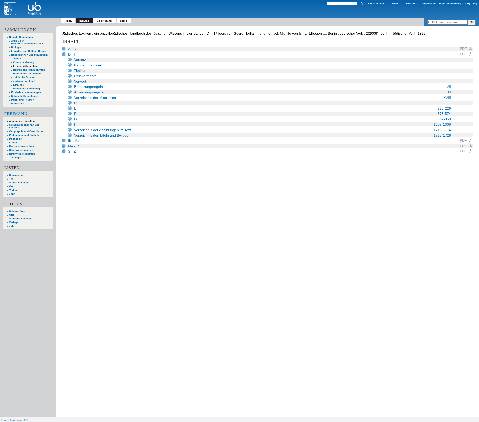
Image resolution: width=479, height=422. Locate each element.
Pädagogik (15, 138)
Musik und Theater (22, 99)
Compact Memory (23, 62)
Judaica (16, 58)
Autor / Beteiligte (19, 182)
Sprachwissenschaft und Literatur (24, 126)
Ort (11, 186)
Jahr (12, 193)
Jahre (12, 226)
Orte (11, 214)
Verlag (13, 190)
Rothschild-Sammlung (26, 88)
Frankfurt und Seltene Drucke (29, 51)
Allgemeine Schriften (22, 121)
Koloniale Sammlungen (25, 96)
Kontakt (410, 3)
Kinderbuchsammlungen (26, 92)
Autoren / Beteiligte (20, 218)
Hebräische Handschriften (29, 69)
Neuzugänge (16, 175)
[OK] (362, 3)
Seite (123, 20)
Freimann (16, 114)
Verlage (13, 222)
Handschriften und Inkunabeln (29, 54)
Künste (13, 142)
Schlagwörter (17, 211)
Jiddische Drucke (24, 77)
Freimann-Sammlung (25, 66)
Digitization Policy (450, 3)
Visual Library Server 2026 (14, 420)
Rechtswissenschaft (21, 146)
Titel (68, 20)
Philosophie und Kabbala (24, 135)
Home (395, 3)
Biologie (16, 47)
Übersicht (105, 20)
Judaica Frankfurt (24, 81)
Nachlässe (17, 103)
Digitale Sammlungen (22, 37)
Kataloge (18, 84)
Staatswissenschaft (21, 150)
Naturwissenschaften (22, 153)
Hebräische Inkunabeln (27, 73)
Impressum (429, 3)
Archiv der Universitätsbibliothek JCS (27, 42)
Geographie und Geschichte (26, 131)
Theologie (15, 157)
